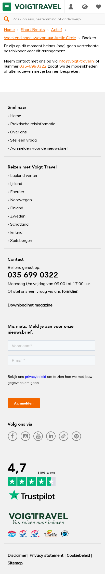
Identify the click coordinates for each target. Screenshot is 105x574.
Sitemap (15, 562)
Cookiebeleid (78, 555)
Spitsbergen (21, 240)
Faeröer (17, 191)
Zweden (17, 216)
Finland (16, 207)
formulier (69, 291)
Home (9, 29)
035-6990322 (33, 66)
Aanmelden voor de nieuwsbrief (39, 148)
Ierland (16, 232)
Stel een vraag (23, 140)
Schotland (19, 224)
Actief (56, 29)
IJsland (16, 183)
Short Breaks (33, 29)
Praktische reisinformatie (32, 123)
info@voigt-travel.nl (77, 61)
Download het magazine (30, 304)
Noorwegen (21, 199)
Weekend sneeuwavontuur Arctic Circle (40, 37)
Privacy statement (46, 555)
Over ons (18, 131)
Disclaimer (17, 555)
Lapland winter (23, 175)
